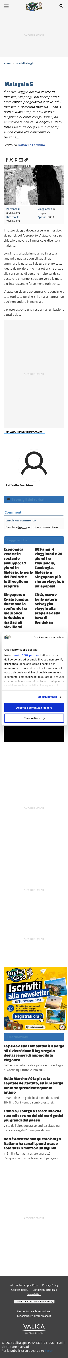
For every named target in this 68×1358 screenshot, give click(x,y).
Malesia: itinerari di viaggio (24, 431)
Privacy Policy (50, 1285)
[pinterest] (16, 159)
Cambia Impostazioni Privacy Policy (34, 1301)
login (22, 527)
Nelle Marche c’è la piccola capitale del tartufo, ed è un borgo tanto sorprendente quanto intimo (33, 1085)
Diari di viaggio (25, 63)
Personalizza (32, 718)
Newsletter (34, 1294)
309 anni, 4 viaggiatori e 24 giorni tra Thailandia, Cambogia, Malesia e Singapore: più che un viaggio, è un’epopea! (49, 567)
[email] (20, 159)
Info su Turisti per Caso (24, 1285)
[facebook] (6, 159)
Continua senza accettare (49, 637)
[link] (25, 159)
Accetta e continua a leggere (34, 707)
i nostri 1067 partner (25, 655)
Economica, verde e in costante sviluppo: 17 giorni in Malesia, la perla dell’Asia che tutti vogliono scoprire (18, 567)
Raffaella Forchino (31, 145)
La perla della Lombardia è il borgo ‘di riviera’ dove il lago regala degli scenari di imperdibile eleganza (34, 1053)
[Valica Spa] (34, 1329)
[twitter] (11, 159)
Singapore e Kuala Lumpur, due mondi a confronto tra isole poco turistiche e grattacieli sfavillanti (16, 610)
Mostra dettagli (47, 696)
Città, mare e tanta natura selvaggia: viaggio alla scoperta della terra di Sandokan (47, 608)
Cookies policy (19, 1289)
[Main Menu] (6, 6)
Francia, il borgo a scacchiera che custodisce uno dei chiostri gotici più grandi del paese (33, 1115)
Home (7, 63)
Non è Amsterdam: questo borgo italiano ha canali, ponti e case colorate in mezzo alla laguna (32, 1143)
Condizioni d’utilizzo (45, 1289)
